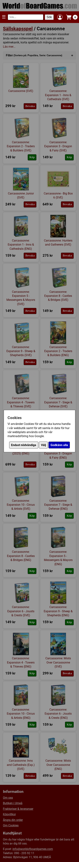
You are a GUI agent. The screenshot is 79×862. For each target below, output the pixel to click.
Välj (43, 445)
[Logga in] (60, 17)
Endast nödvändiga (23, 445)
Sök (49, 17)
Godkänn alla (59, 445)
